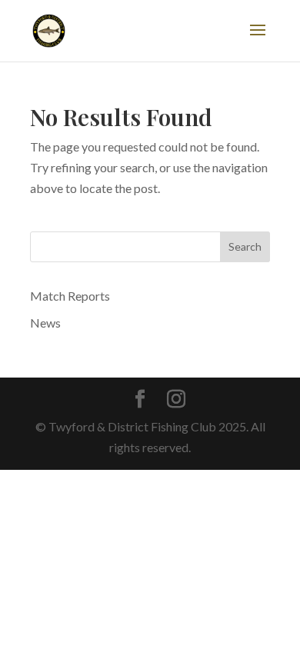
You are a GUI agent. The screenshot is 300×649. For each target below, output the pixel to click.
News (45, 322)
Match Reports (70, 295)
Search (245, 246)
